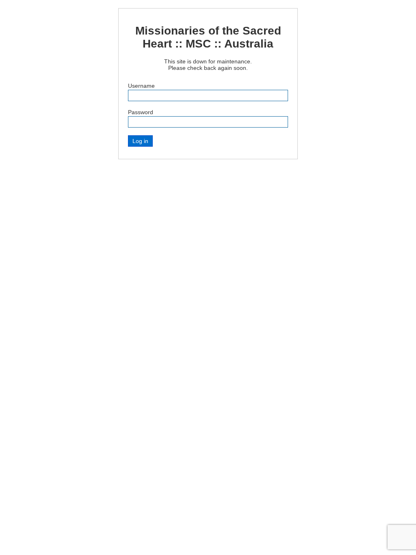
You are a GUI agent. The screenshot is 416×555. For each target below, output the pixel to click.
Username (141, 85)
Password (140, 112)
